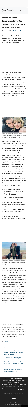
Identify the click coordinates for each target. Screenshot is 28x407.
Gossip (6, 341)
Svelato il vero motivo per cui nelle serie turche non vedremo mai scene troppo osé (13, 363)
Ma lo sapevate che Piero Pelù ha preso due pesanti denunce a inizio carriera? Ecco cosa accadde (14, 352)
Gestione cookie (24, 405)
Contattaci (14, 395)
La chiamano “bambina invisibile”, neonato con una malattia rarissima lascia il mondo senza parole (13, 369)
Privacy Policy (14, 404)
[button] (20, 10)
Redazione (7, 404)
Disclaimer (20, 404)
